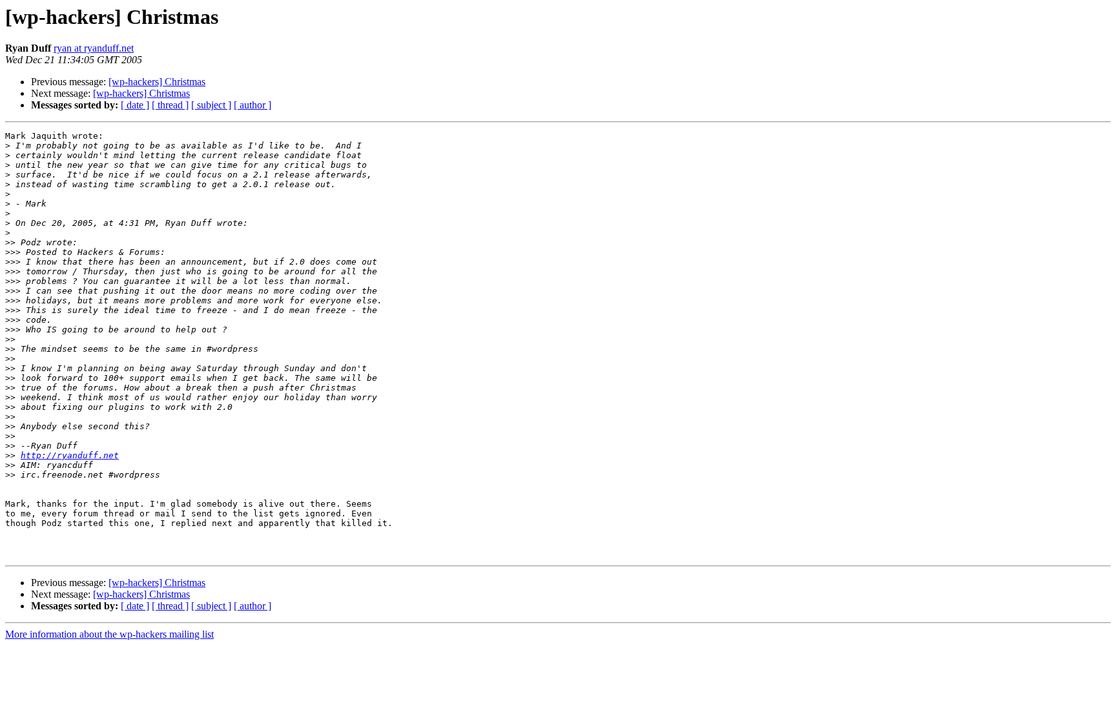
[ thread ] (170, 104)
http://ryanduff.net (70, 455)
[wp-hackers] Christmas (156, 81)
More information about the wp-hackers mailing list (109, 634)
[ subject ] (211, 104)
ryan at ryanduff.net (94, 48)
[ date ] (135, 104)
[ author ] (252, 104)
